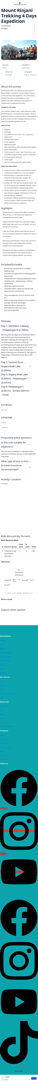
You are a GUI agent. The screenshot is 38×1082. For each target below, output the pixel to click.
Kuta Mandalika (5, 657)
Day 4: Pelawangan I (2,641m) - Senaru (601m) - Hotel (15, 390)
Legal (2, 751)
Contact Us (4, 739)
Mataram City (5, 661)
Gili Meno (3, 649)
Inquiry (34, 1078)
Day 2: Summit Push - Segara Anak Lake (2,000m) (12, 366)
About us (3, 735)
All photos (29, 56)
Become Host (5, 706)
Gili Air (2, 645)
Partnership (4, 755)
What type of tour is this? (15, 461)
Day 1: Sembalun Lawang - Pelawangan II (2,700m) (15, 327)
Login (2, 718)
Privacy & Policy (5, 747)
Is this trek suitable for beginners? (13, 444)
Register (3, 714)
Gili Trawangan (5, 653)
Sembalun (3, 665)
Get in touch (4, 722)
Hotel (2, 690)
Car (1, 698)
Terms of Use (4, 743)
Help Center (4, 759)
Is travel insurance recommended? (11, 467)
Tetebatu (3, 673)
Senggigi (3, 640)
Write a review (6, 599)
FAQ (1, 710)
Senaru (2, 669)
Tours (2, 681)
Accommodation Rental (8, 694)
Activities (3, 686)
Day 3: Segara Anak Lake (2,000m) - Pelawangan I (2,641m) (14, 378)
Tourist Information (7, 727)
